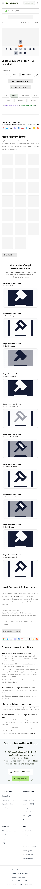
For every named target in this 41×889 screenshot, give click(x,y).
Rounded (16, 596)
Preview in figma (8, 800)
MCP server (26, 820)
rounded (19, 23)
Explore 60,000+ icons (11, 631)
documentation (17, 696)
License (25, 839)
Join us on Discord (29, 847)
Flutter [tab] (20, 100)
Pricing (25, 835)
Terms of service (28, 859)
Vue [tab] (35, 96)
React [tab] (14, 96)
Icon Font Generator (29, 812)
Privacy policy (27, 851)
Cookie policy (27, 855)
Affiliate (27, 831)
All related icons (9, 255)
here (15, 682)
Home (3, 23)
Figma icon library (8, 804)
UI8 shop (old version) (10, 831)
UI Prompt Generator (30, 816)
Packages (25, 808)
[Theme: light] (37, 3)
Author (25, 843)
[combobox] (20, 17)
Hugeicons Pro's (16, 621)
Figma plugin (6, 796)
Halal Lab (16, 885)
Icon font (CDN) (28, 804)
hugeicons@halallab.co (20, 873)
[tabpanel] (20, 109)
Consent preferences (18, 877)
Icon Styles (6, 835)
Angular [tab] (33, 100)
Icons (11, 23)
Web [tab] (5, 96)
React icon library (28, 800)
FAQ (3, 843)
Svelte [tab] (8, 100)
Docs (38, 124)
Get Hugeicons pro (20, 779)
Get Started (29, 3)
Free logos (5, 808)
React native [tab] (25, 96)
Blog (3, 839)
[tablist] (20, 98)
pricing (14, 124)
